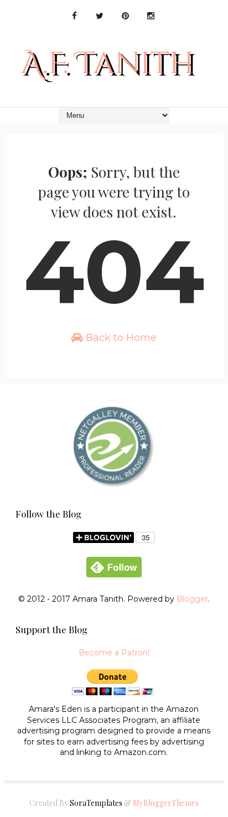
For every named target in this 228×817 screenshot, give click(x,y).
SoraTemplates (96, 803)
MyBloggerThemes (166, 803)
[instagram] (151, 16)
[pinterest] (125, 16)
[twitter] (100, 16)
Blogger (192, 599)
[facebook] (74, 16)
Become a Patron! (114, 653)
